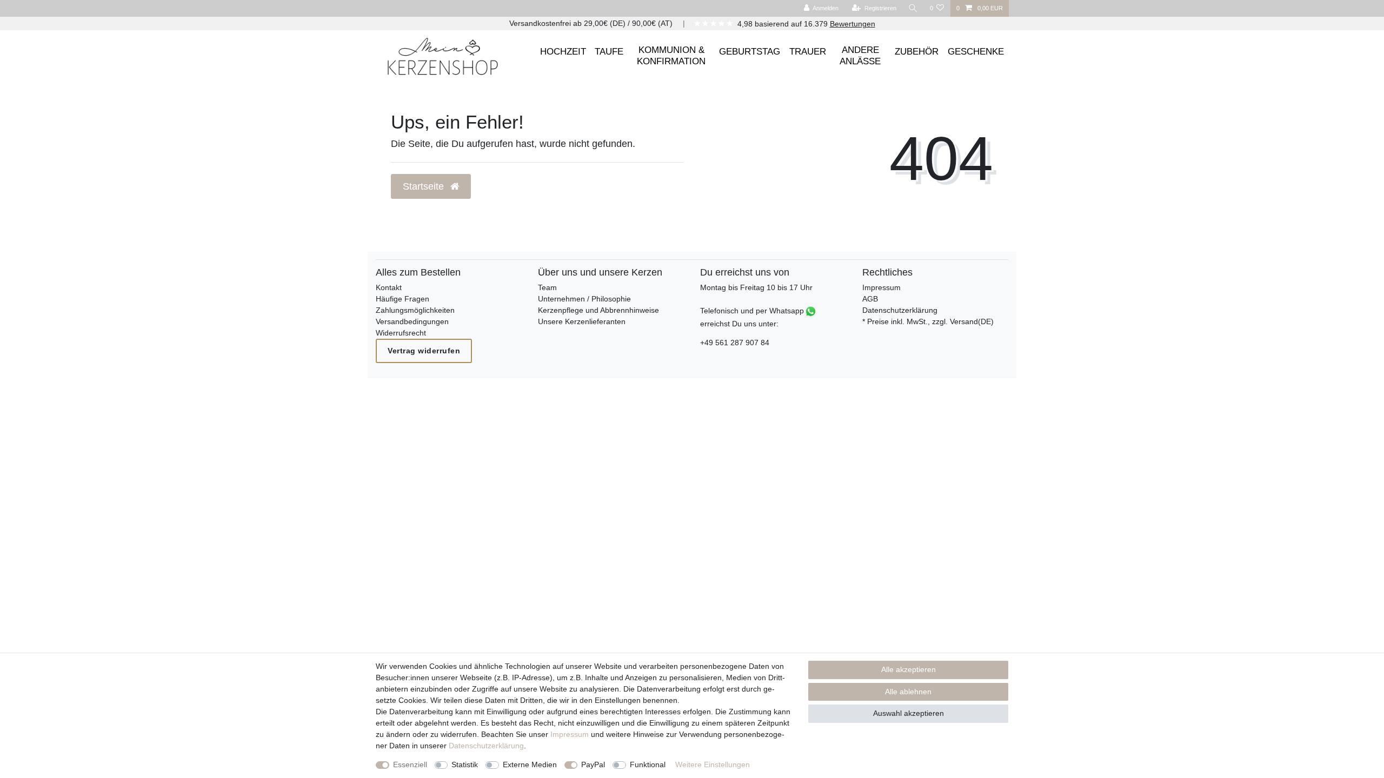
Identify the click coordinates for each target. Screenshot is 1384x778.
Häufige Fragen (402, 298)
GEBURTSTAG (749, 51)
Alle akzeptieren (908, 669)
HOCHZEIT (563, 51)
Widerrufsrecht (401, 332)
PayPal (593, 764)
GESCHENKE (976, 51)
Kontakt (389, 287)
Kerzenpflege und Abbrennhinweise (598, 310)
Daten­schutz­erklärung (486, 745)
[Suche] (913, 8)
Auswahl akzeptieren (908, 713)
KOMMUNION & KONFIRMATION (671, 55)
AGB (870, 298)
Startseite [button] (425, 186)
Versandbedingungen (412, 321)
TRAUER (807, 51)
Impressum (881, 287)
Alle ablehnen (908, 691)
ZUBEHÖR (917, 51)
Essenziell (410, 764)
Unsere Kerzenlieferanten (582, 321)
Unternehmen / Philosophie (584, 298)
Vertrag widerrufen (424, 350)
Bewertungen (852, 23)
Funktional (648, 764)
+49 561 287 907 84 (734, 342)
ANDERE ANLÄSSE (860, 55)
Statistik (464, 764)
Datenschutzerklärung (899, 310)
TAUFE (609, 51)
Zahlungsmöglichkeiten (415, 310)
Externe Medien (530, 764)
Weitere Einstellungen (712, 764)
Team (547, 287)
